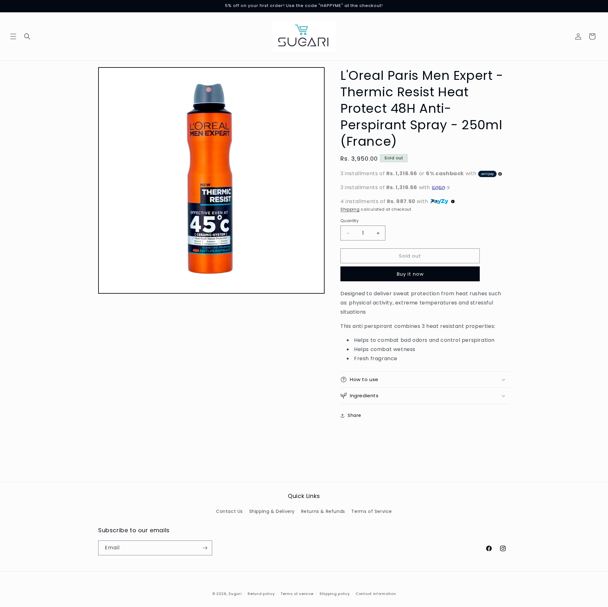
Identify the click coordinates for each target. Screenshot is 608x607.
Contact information (376, 593)
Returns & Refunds (323, 511)
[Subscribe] (205, 547)
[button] (13, 36)
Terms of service (297, 593)
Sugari (235, 593)
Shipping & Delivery (272, 511)
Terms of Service (371, 511)
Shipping (350, 209)
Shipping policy (335, 593)
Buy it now (410, 274)
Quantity (349, 221)
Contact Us (229, 511)
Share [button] (354, 415)
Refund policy (261, 593)
